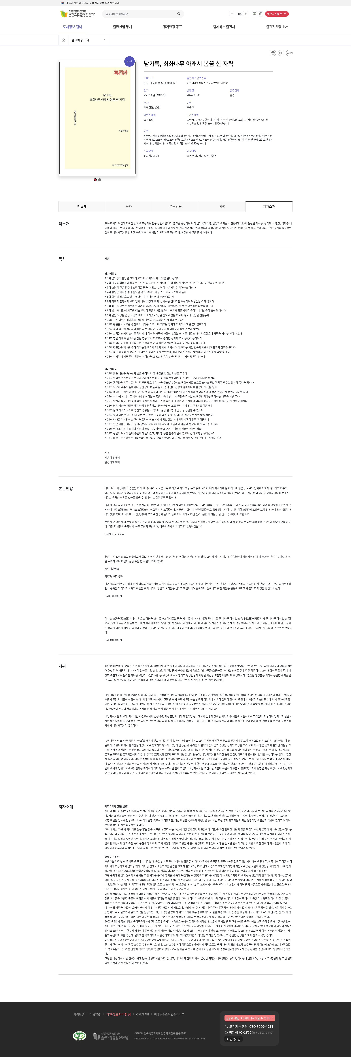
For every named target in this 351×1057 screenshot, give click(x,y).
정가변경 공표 (172, 26)
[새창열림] (79, 1037)
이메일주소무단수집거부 (169, 1014)
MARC (289, 52)
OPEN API (142, 1014)
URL (281, 52)
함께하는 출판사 (224, 26)
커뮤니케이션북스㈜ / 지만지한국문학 (207, 83)
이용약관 (95, 1014)
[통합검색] (180, 14)
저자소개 (274, 207)
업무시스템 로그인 (277, 14)
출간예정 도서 (80, 40)
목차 (129, 206)
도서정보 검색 (72, 26)
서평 (222, 206)
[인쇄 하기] (273, 53)
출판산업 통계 (122, 26)
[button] (231, 13)
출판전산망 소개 (277, 26)
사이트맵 (78, 1014)
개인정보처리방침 (118, 1014)
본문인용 (175, 206)
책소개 (82, 206)
